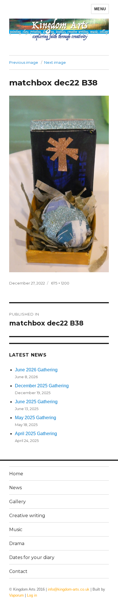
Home (16, 473)
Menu (100, 9)
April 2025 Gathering (36, 433)
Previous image (23, 62)
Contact (18, 571)
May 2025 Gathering (35, 417)
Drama (16, 543)
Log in (32, 595)
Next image (55, 62)
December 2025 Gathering (42, 385)
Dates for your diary (31, 557)
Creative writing (27, 515)
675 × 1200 (60, 283)
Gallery (17, 501)
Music (15, 529)
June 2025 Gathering (36, 401)
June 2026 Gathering (36, 369)
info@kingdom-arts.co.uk (68, 589)
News (15, 487)
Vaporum (16, 595)
